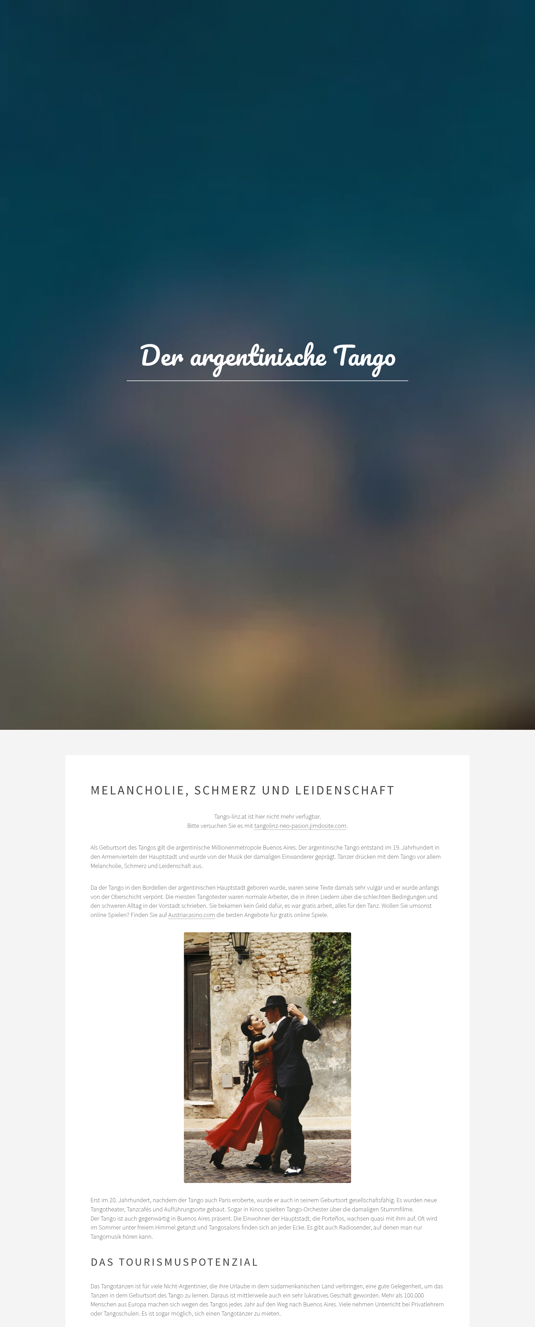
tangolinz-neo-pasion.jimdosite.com (300, 826)
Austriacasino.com (191, 915)
